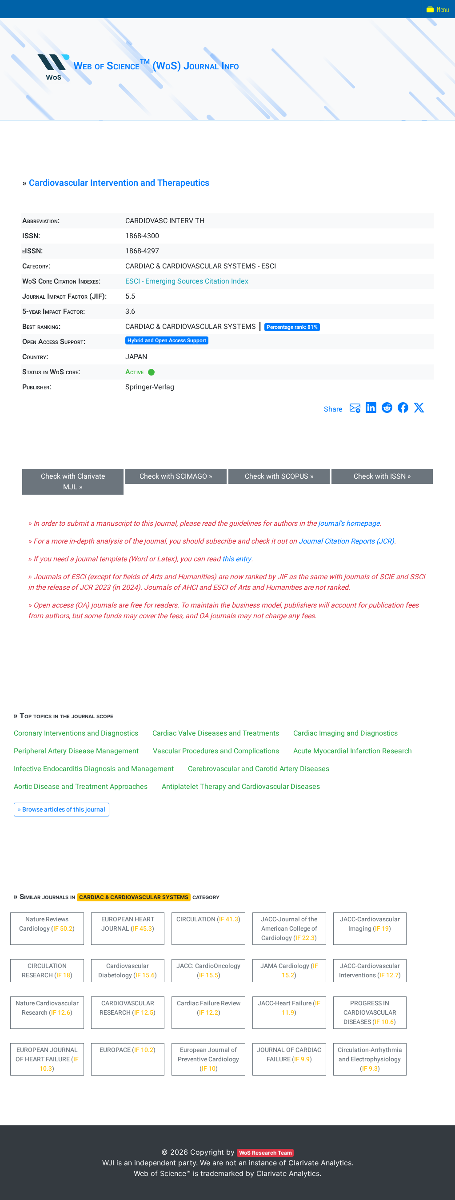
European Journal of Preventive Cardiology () (208, 1059)
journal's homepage (348, 523)
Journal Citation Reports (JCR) (346, 541)
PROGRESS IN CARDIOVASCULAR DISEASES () (369, 1013)
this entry (236, 559)
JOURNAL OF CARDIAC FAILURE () (289, 1054)
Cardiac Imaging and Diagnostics (345, 733)
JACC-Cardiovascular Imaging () (370, 924)
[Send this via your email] (355, 407)
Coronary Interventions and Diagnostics (76, 733)
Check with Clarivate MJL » (73, 481)
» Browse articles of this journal (61, 809)
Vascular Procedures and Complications (216, 751)
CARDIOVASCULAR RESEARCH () (128, 1008)
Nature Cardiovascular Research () (47, 1008)
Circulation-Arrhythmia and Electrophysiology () (370, 1059)
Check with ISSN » (382, 476)
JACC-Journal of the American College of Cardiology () (289, 929)
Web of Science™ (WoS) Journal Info (156, 66)
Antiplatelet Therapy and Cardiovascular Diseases (241, 786)
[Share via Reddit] (387, 407)
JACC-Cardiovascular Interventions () (370, 970)
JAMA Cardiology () (289, 970)
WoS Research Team (265, 1152)
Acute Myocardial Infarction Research (352, 751)
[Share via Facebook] (403, 407)
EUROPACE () (128, 1050)
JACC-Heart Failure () (289, 1008)
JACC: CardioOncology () (208, 970)
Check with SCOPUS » (279, 476)
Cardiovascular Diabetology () (127, 970)
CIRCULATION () (208, 919)
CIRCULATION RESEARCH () (47, 970)
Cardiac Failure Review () (208, 1008)
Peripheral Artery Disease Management (76, 751)
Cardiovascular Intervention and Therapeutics (119, 182)
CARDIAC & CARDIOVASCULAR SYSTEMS (133, 897)
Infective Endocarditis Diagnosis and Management (94, 769)
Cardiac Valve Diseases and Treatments (215, 733)
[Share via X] (419, 407)
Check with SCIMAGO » (176, 476)
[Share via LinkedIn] (371, 407)
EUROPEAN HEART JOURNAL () (127, 924)
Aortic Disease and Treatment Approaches (81, 786)
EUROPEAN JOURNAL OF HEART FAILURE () (47, 1059)
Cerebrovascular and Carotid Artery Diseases (258, 769)
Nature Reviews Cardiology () (47, 924)
